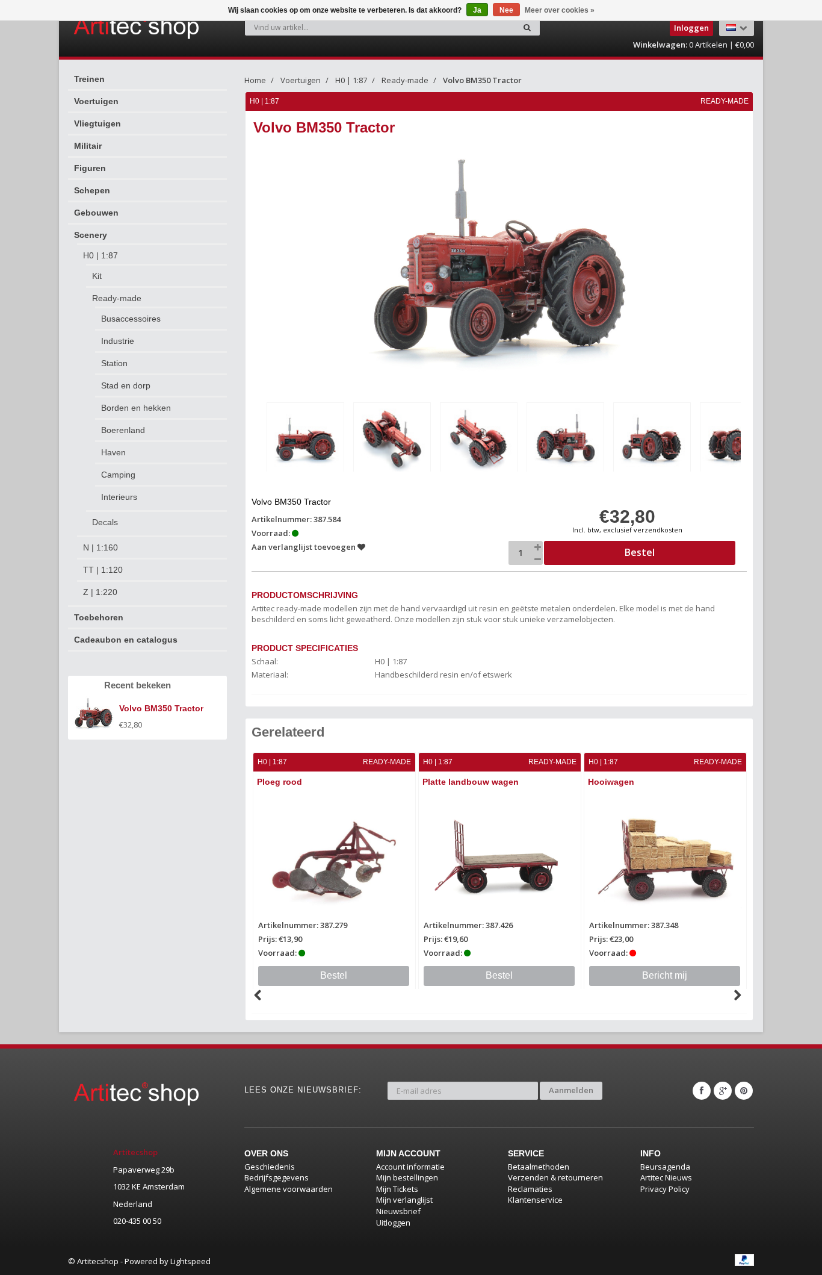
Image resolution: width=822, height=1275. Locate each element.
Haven (113, 452)
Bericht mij (664, 975)
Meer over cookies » (560, 10)
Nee (506, 10)
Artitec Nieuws (666, 1177)
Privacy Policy (665, 1188)
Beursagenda (665, 1166)
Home (255, 80)
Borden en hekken (136, 408)
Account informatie (410, 1166)
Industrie (117, 341)
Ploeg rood (279, 782)
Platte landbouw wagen (470, 782)
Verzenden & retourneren (555, 1177)
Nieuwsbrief (398, 1211)
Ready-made (116, 298)
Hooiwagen (611, 782)
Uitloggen (393, 1222)
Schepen (92, 190)
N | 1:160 (100, 547)
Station (114, 363)
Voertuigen (96, 101)
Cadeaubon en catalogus (126, 639)
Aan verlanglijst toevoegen (304, 546)
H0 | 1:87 (100, 255)
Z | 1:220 (100, 592)
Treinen (89, 79)
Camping (118, 474)
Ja (477, 10)
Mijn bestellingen (407, 1177)
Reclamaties (530, 1188)
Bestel (333, 975)
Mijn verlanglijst (404, 1199)
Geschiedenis (269, 1166)
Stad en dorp (125, 385)
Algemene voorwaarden (288, 1188)
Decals (105, 522)
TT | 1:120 (103, 570)
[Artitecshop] (111, 26)
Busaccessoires (131, 318)
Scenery (90, 235)
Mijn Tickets (397, 1188)
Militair (88, 146)
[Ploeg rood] (334, 857)
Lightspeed (190, 1261)
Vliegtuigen (97, 123)
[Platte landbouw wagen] (500, 857)
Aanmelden (571, 1090)
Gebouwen (96, 212)
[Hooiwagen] (665, 857)
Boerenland (123, 430)
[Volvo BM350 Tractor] (305, 439)
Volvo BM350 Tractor (482, 80)
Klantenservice (535, 1199)
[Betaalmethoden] (744, 1260)
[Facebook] (702, 1091)
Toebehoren (98, 617)
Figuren (90, 168)
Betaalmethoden (538, 1166)
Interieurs (119, 497)
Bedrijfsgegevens (276, 1177)
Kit (97, 276)
